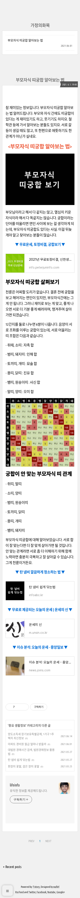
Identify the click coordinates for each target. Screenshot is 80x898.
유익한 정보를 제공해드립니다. (28, 790)
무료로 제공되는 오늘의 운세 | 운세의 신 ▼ (41, 610)
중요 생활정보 (17, 725)
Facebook (41, 892)
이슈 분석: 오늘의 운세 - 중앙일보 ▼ (42, 647)
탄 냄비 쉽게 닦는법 (19, 759)
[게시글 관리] (24, 707)
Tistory (36, 886)
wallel (56, 886)
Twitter (32, 892)
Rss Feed (19, 892)
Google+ (61, 892)
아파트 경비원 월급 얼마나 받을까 (27, 743)
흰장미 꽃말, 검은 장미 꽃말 (23, 766)
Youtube (51, 892)
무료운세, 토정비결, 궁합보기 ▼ (42, 244)
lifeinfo (15, 785)
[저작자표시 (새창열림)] (49, 707)
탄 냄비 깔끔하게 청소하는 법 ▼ (42, 572)
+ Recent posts (12, 867)
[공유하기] (18, 707)
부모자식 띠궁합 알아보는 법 (25, 40)
